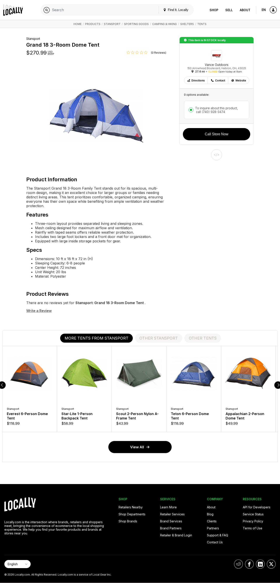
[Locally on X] (271, 564)
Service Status (253, 514)
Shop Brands (128, 521)
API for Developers (256, 507)
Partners (213, 528)
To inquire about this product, (216, 110)
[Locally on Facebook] (249, 564)
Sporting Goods (136, 24)
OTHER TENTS (203, 338)
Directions (198, 80)
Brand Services (171, 521)
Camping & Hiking (164, 24)
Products (92, 24)
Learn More (168, 507)
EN (264, 10)
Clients (212, 521)
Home (78, 24)
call (210, 112)
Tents (201, 24)
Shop (214, 10)
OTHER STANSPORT (158, 338)
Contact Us (215, 542)
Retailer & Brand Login (176, 535)
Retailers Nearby (131, 507)
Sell (229, 10)
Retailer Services (172, 514)
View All (137, 447)
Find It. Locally (177, 10)
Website (240, 80)
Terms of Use (252, 528)
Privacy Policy (253, 521)
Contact (220, 80)
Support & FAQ (217, 535)
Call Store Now (216, 134)
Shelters (187, 24)
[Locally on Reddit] (238, 564)
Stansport (112, 24)
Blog (210, 514)
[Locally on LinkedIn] (260, 564)
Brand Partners (171, 528)
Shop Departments (132, 514)
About (245, 10)
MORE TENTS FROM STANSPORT (96, 338)
